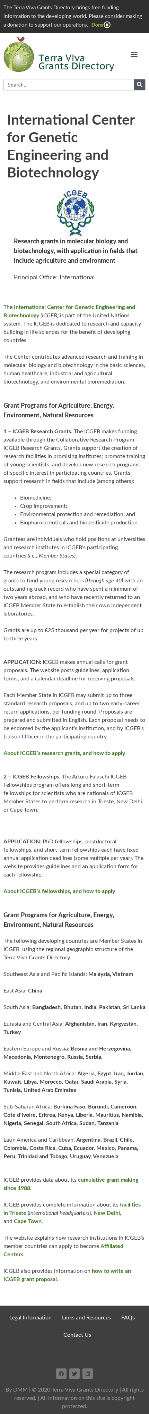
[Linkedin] (87, 1373)
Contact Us (77, 1335)
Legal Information (30, 1317)
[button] (134, 54)
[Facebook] (61, 1373)
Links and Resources (86, 1317)
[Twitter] (74, 1373)
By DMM (17, 1390)
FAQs (128, 1317)
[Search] (139, 84)
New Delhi (107, 1213)
